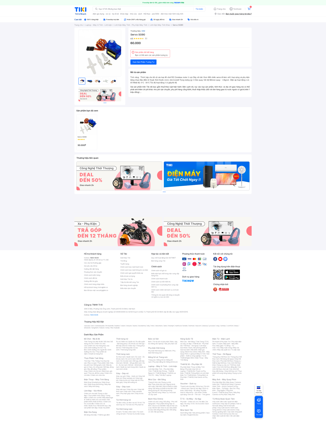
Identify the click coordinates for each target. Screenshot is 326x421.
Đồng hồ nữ (161, 360)
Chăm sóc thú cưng (155, 402)
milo (152, 326)
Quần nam (130, 357)
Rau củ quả (92, 363)
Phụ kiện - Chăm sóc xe (189, 402)
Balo (150, 342)
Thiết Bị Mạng (161, 373)
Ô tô (192, 404)
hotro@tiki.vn (103, 287)
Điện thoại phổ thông (95, 384)
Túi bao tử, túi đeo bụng (135, 414)
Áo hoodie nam (126, 361)
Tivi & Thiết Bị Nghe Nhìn (193, 357)
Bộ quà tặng (158, 412)
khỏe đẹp (124, 14)
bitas (236, 326)
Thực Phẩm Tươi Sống (93, 358)
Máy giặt (219, 346)
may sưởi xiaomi (224, 408)
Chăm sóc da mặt (90, 393)
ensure (129, 326)
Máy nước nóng (226, 348)
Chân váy (131, 346)
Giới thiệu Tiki (125, 258)
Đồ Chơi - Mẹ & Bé (92, 339)
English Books (193, 415)
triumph (171, 326)
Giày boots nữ (124, 380)
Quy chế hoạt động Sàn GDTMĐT (163, 258)
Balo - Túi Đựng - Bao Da (226, 388)
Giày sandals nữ (129, 378)
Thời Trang (200, 342)
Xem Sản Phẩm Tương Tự (143, 62)
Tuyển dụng (124, 264)
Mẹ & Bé (194, 350)
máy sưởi (215, 402)
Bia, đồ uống (92, 369)
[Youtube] (220, 259)
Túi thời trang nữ (123, 400)
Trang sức (152, 360)
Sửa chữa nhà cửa (158, 384)
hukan (102, 328)
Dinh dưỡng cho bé (95, 348)
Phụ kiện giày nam (127, 393)
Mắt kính (168, 351)
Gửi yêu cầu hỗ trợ (90, 266)
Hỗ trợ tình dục (102, 406)
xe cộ (108, 14)
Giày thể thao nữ (231, 371)
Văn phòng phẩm (199, 413)
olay (217, 326)
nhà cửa (133, 14)
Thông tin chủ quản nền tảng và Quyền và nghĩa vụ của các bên (165, 296)
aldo (165, 326)
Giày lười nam (121, 389)
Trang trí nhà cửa (154, 382)
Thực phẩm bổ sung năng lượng (227, 372)
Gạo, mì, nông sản (96, 367)
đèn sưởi (223, 402)
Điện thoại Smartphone (92, 382)
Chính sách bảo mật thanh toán (131, 267)
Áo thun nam (120, 357)
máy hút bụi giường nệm (225, 411)
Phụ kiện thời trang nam (161, 352)
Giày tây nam (132, 389)
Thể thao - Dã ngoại (191, 346)
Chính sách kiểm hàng (92, 275)
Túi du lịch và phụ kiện (161, 342)
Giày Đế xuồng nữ (130, 382)
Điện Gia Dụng (90, 412)
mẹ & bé (115, 14)
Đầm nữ (124, 342)
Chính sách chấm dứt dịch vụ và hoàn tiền (165, 291)
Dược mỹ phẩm (104, 408)
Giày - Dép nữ (122, 373)
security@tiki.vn (102, 290)
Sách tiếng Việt (185, 413)
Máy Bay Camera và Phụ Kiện (226, 393)
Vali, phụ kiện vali (171, 344)
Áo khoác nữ (133, 344)
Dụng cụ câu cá (223, 365)
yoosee (212, 326)
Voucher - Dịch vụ (188, 383)
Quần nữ (131, 342)
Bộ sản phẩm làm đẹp (97, 407)
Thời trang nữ (122, 339)
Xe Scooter (200, 404)
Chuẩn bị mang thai (96, 354)
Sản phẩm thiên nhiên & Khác (97, 401)
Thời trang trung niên (128, 350)
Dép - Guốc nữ (132, 376)
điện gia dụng (98, 14)
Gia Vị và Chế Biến (159, 406)
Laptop (168, 375)
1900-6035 (94, 258)
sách (140, 14)
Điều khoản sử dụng (127, 276)
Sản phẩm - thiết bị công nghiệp (194, 355)
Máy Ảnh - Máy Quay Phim (224, 379)
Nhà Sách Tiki (186, 410)
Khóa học (199, 386)
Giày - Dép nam (123, 387)
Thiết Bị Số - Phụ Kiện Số (191, 364)
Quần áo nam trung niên (129, 367)
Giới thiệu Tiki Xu (126, 279)
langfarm (95, 328)
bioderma (142, 326)
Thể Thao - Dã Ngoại (221, 354)
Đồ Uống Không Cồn (161, 410)
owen (123, 326)
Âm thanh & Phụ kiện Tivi (221, 342)
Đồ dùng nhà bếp (90, 415)
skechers (158, 326)
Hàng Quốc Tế (186, 339)
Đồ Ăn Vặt (156, 408)
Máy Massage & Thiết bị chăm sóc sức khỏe (98, 399)
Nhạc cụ (165, 392)
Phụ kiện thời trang (156, 348)
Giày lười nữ (135, 380)
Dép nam (127, 391)
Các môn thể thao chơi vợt (226, 368)
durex (135, 326)
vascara (87, 326)
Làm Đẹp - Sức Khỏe (93, 391)
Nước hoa (92, 406)
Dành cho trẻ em (95, 371)
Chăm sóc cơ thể (95, 397)
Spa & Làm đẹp (195, 388)
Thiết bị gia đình (104, 415)
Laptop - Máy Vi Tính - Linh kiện (162, 366)
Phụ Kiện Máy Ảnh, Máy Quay (223, 382)
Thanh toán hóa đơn (187, 386)
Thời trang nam (123, 354)
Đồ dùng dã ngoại (227, 359)
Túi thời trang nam (124, 409)
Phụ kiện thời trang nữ (156, 351)
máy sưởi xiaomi (229, 410)
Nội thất (159, 386)
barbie (117, 326)
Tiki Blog (123, 261)
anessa (205, 326)
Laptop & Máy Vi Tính (197, 354)
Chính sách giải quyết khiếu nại (131, 273)
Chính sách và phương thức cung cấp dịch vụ (164, 286)
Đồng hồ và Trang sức (158, 357)
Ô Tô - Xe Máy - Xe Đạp (190, 399)
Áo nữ (118, 342)
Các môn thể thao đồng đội (227, 367)
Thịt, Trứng (95, 361)
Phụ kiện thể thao (227, 361)
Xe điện (202, 402)
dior (92, 326)
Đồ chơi (107, 342)
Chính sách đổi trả (90, 278)
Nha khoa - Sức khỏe (194, 392)
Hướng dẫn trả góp (91, 281)
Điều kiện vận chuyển (128, 288)
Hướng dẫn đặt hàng (91, 269)
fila (112, 328)
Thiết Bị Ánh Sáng (226, 384)
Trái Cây (87, 361)
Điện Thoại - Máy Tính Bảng (96, 379)
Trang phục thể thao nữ (220, 357)
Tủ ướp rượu (235, 350)
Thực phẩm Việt (103, 363)
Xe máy (187, 404)
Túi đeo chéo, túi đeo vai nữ (126, 403)
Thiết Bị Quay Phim (225, 392)
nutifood (178, 326)
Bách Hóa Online (155, 399)
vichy (107, 328)
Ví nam (118, 412)
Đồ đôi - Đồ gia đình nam (133, 363)
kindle (185, 326)
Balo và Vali (153, 339)
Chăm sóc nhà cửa (98, 375)
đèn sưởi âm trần (223, 416)
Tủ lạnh (219, 344)
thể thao (147, 14)
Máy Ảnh (231, 394)
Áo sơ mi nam (130, 359)
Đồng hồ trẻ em (172, 362)
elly (148, 326)
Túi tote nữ (130, 405)
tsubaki (117, 328)
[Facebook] (215, 259)
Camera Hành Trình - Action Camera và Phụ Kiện (226, 386)
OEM (143, 31)
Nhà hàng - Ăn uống (192, 390)
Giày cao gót (121, 376)
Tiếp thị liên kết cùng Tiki (129, 282)
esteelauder (100, 326)
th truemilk (110, 326)
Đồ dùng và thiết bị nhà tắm (163, 388)
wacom (198, 326)
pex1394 (155, 14)
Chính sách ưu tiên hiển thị (160, 282)
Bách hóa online (191, 352)
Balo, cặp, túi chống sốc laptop (163, 343)
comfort (230, 326)
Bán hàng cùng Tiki (158, 261)
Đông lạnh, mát (99, 365)
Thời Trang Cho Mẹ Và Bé (93, 342)
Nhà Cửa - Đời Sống (157, 379)
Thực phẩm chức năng (96, 395)
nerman (191, 326)
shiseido (87, 328)
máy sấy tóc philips (228, 404)
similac (223, 326)
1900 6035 (94, 315)
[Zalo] (225, 259)
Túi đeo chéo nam (129, 412)
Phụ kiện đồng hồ (159, 362)
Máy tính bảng (94, 386)
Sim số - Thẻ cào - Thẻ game (199, 394)
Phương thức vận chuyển (93, 272)
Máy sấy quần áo (223, 350)
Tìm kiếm (199, 9)
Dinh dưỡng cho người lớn (97, 350)
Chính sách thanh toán (159, 279)
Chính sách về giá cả (158, 270)
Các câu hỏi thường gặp (92, 263)
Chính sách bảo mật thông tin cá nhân (134, 270)
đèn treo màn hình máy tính (172, 14)
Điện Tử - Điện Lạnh (221, 339)
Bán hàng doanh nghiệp (129, 285)
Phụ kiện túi (139, 405)
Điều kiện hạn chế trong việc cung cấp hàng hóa (165, 275)
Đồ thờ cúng (156, 392)
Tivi (217, 348)
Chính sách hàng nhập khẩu (94, 284)
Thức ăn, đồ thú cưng (95, 373)
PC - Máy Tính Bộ (158, 375)
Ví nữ (139, 403)
